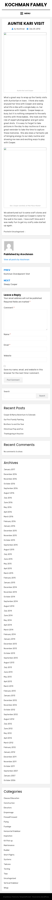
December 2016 (10, 474)
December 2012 (10, 700)
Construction (9, 803)
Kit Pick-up (8, 841)
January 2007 (9, 776)
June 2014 (8, 615)
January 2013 (9, 696)
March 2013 (8, 686)
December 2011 (10, 757)
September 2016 (11, 488)
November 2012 (10, 705)
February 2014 (10, 634)
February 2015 (10, 578)
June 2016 (8, 502)
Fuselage (7, 827)
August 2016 (9, 493)
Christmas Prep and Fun (13, 429)
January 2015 (9, 583)
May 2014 (8, 620)
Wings (6, 888)
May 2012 (8, 733)
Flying (6, 822)
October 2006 (9, 780)
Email (7, 345)
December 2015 (10, 531)
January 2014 (9, 639)
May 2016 (8, 507)
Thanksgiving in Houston (14, 434)
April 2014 (8, 625)
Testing (7, 869)
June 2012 (8, 729)
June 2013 (8, 672)
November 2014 (10, 592)
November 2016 (10, 479)
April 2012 (8, 738)
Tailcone (7, 864)
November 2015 (10, 535)
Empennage (9, 812)
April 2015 (8, 568)
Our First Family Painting (14, 420)
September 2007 (11, 771)
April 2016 (8, 512)
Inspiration (8, 836)
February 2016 (10, 521)
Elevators (8, 808)
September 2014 (11, 601)
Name (7, 334)
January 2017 (9, 469)
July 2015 (8, 554)
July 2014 (8, 611)
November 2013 (10, 648)
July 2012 (8, 724)
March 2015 (8, 573)
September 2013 (11, 658)
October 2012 (9, 710)
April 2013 (8, 681)
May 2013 (8, 677)
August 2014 (9, 606)
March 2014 (8, 630)
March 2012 (8, 743)
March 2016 (8, 517)
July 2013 (8, 667)
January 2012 (9, 752)
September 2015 (11, 545)
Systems (7, 859)
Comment (9, 307)
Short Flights (9, 855)
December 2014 (10, 587)
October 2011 (9, 766)
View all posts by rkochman (16, 259)
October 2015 (9, 540)
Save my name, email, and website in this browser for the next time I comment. (23, 371)
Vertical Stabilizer (11, 883)
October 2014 (9, 597)
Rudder (7, 850)
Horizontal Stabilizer (12, 831)
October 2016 (9, 484)
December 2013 (10, 644)
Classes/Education (11, 798)
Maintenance (9, 845)
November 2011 (10, 762)
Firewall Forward (10, 817)
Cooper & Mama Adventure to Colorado (19, 415)
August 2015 (9, 550)
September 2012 (11, 714)
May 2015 (8, 564)
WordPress (45, 897)
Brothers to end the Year (14, 424)
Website (7, 355)
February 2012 (10, 747)
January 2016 (9, 526)
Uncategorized (10, 878)
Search (7, 391)
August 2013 (9, 663)
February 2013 (10, 691)
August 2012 (9, 719)
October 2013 (9, 653)
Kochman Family (26, 5)
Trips (6, 874)
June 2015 (8, 559)
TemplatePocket (25, 897)
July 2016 (8, 498)
